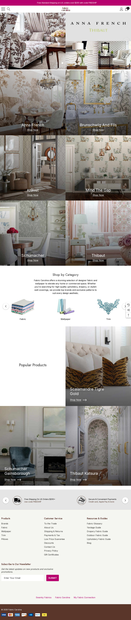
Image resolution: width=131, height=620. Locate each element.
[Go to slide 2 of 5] (62, 63)
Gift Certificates (51, 554)
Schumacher (32, 255)
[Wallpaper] (66, 307)
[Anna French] (33, 102)
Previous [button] (4, 41)
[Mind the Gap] (98, 168)
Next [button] (126, 41)
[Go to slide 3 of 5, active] (65, 63)
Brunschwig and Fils (98, 125)
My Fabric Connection (84, 597)
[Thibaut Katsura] (98, 446)
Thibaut (98, 255)
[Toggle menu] (3, 9)
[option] (22, 310)
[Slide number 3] (65, 41)
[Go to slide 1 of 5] (57, 63)
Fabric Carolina (62, 597)
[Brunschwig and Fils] (98, 102)
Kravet (33, 190)
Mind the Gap (98, 190)
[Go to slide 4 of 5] (68, 63)
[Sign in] (121, 9)
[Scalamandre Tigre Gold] (98, 366)
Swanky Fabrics (43, 597)
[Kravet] (33, 168)
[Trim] (108, 307)
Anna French (32, 125)
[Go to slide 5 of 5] (74, 63)
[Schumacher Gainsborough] (33, 446)
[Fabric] (23, 307)
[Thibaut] (98, 233)
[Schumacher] (33, 233)
